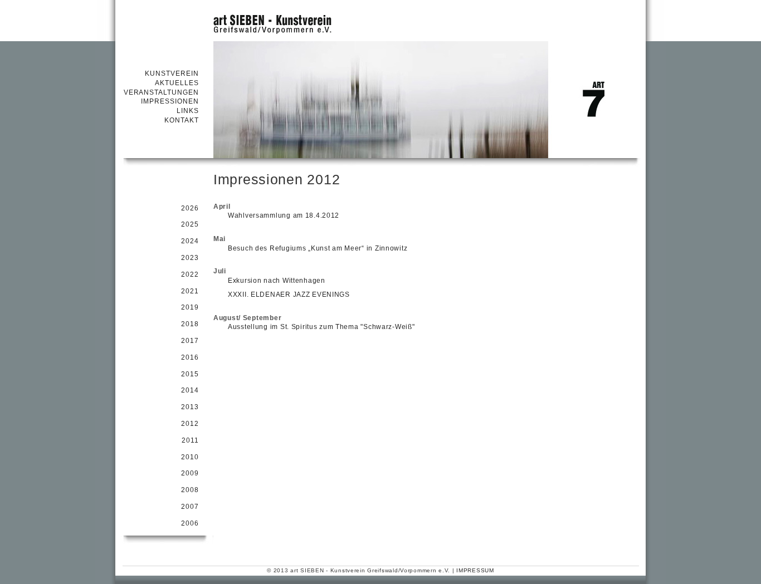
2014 (190, 390)
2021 (190, 291)
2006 (190, 523)
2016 (190, 357)
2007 (190, 507)
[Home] (380, 19)
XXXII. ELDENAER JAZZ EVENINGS (289, 294)
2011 (190, 440)
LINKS (188, 111)
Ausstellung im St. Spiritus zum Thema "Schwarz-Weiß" (321, 327)
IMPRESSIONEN (170, 101)
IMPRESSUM (475, 570)
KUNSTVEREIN (172, 73)
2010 (190, 457)
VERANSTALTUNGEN (161, 92)
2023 (190, 258)
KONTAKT (181, 120)
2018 (190, 324)
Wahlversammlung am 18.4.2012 (283, 215)
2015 (190, 374)
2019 (190, 307)
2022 (190, 274)
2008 (190, 490)
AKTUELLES (177, 83)
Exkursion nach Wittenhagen (276, 280)
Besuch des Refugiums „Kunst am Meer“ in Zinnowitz (317, 248)
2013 (190, 407)
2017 (190, 341)
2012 (190, 424)
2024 (190, 241)
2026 (190, 208)
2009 (190, 473)
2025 (190, 224)
